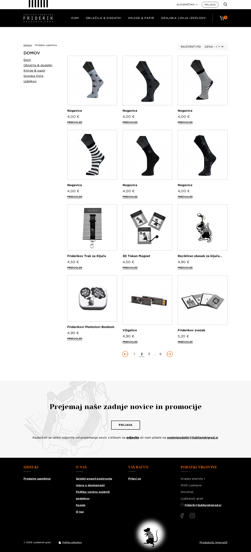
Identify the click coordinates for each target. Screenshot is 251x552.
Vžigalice (130, 330)
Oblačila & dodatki (103, 18)
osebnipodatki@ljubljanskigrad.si (192, 437)
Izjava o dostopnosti (90, 485)
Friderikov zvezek (191, 330)
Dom (75, 18)
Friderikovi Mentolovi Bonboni (90, 327)
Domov (32, 53)
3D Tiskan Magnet (136, 256)
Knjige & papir (141, 18)
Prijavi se (134, 478)
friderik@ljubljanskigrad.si (203, 505)
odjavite (132, 437)
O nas (80, 511)
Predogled (74, 122)
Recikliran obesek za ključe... (200, 256)
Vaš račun (138, 467)
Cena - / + (212, 46)
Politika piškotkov (72, 542)
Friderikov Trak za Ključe (86, 256)
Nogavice (74, 110)
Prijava (210, 4)
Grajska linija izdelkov (183, 18)
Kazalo (81, 505)
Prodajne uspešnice (37, 478)
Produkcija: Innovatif (213, 542)
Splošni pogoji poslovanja (94, 478)
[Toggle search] (225, 4)
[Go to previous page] (125, 354)
